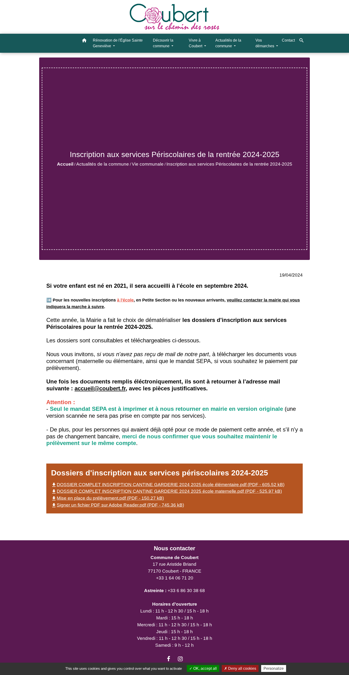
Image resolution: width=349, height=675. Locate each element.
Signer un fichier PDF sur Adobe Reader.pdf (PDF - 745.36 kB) (117, 505)
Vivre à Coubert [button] (196, 43)
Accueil (65, 164)
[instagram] (180, 659)
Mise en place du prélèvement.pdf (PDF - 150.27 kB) (107, 498)
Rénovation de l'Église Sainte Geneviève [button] (118, 43)
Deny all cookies (241, 668)
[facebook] (168, 659)
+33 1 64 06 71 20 (174, 577)
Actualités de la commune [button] (228, 43)
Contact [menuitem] (288, 40)
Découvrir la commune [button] (163, 43)
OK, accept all (204, 668)
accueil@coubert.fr (100, 388)
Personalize (274, 668)
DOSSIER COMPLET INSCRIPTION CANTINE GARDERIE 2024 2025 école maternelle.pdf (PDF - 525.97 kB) (166, 491)
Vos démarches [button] (265, 43)
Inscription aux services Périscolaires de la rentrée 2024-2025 (229, 164)
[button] (84, 41)
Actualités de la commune (102, 164)
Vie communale (148, 164)
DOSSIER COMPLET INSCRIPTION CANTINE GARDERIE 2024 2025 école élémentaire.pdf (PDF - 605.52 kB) (167, 484)
